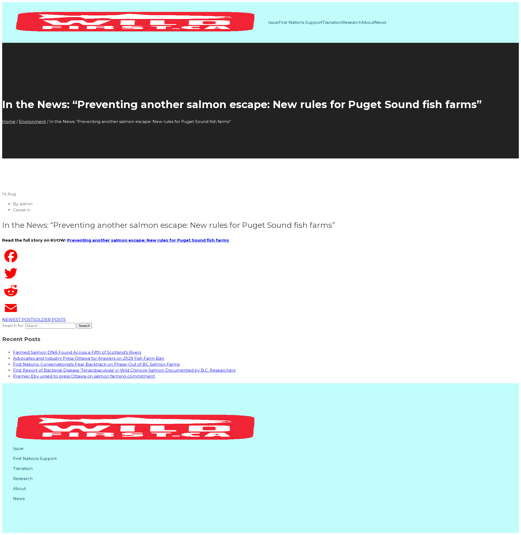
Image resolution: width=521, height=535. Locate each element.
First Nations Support (300, 22)
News (380, 22)
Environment (32, 121)
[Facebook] (260, 256)
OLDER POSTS (51, 319)
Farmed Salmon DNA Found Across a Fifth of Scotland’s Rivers (77, 352)
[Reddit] (260, 290)
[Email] (260, 308)
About (367, 22)
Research (351, 22)
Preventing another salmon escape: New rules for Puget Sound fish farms (148, 240)
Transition (332, 22)
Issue (273, 22)
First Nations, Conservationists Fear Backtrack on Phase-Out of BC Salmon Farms (96, 364)
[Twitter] (260, 273)
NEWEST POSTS (19, 319)
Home (8, 121)
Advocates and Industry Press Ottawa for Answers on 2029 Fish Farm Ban (88, 358)
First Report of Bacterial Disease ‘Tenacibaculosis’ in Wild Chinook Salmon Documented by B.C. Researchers (124, 370)
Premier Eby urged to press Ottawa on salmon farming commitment (84, 376)
